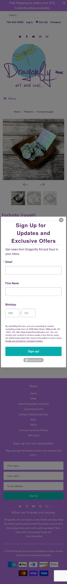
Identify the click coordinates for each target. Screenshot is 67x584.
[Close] (61, 220)
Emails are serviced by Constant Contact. (24, 340)
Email (8, 262)
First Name (12, 283)
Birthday (10, 304)
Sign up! (33, 351)
